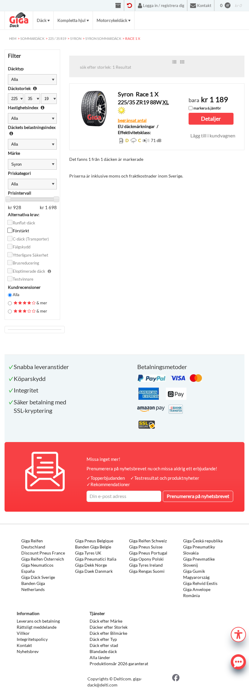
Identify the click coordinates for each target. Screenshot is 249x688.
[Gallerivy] (182, 62)
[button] (238, 634)
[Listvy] (174, 62)
